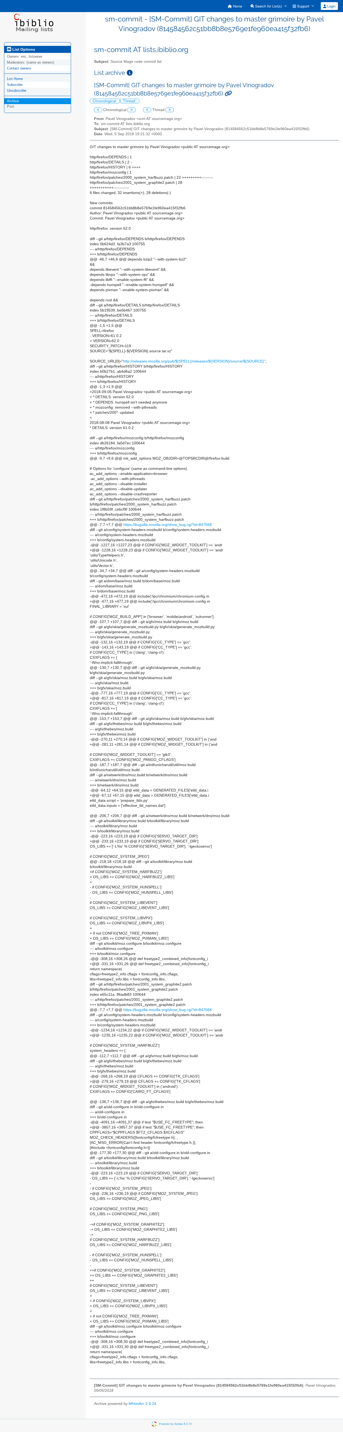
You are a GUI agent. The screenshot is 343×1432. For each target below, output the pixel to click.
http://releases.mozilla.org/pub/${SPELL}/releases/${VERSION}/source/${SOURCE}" (194, 361)
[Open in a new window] (130, 72)
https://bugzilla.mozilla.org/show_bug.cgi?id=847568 (167, 525)
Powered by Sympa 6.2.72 (175, 1423)
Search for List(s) (268, 6)
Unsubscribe (16, 91)
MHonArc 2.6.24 (142, 1404)
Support (302, 6)
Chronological (105, 101)
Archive (13, 101)
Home (237, 6)
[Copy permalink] (228, 93)
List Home (15, 79)
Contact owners (19, 68)
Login (330, 6)
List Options (23, 49)
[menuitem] (234, 6)
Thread (129, 101)
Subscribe (15, 85)
